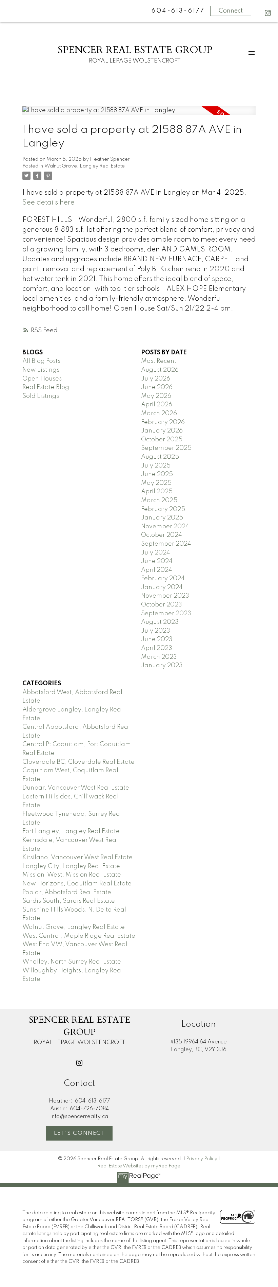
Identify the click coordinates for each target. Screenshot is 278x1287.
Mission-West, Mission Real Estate (71, 875)
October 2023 (161, 605)
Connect (231, 11)
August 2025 (160, 457)
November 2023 (165, 596)
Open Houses (42, 379)
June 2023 (157, 639)
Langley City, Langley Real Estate (71, 866)
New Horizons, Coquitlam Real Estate (77, 884)
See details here (48, 202)
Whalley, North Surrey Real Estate (71, 962)
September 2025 (166, 448)
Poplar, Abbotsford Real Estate (66, 892)
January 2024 (162, 587)
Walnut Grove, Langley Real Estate (84, 166)
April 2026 (156, 405)
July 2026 (155, 379)
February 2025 (163, 509)
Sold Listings (40, 396)
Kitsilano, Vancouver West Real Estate (77, 857)
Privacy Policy (201, 1159)
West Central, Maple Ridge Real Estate (78, 936)
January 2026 (162, 431)
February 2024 (163, 579)
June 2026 (157, 387)
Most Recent (158, 361)
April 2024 (156, 570)
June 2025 (157, 474)
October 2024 (161, 535)
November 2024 (165, 527)
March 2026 (159, 413)
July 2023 (155, 631)
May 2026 (156, 396)
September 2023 (166, 614)
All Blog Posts (41, 361)
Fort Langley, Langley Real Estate (71, 831)
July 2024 (155, 553)
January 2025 (162, 518)
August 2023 (160, 622)
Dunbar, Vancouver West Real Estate (75, 788)
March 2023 (159, 657)
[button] (268, 13)
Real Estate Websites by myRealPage (138, 1166)
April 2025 (157, 492)
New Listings (40, 370)
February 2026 (163, 422)
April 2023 (156, 648)
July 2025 (156, 466)
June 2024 (157, 561)
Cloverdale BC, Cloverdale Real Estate (78, 762)
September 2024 (166, 544)
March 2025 (159, 500)
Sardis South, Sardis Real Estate (68, 901)
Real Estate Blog (45, 387)
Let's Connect (79, 1133)
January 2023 (162, 666)
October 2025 (161, 440)
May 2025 (156, 483)
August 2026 (160, 370)
